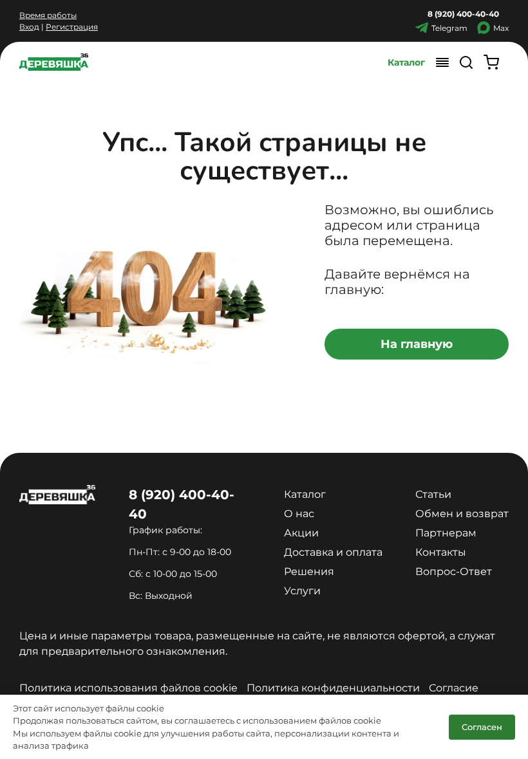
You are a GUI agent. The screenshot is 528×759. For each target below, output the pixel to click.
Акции (301, 533)
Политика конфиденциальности (333, 688)
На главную (417, 344)
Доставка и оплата (333, 552)
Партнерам (445, 533)
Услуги (302, 591)
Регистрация (72, 27)
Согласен (482, 727)
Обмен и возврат (462, 514)
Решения (309, 571)
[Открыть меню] (442, 62)
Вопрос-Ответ (453, 571)
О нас (299, 514)
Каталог (406, 62)
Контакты (440, 552)
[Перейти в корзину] (491, 62)
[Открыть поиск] (466, 62)
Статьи (433, 494)
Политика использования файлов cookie (128, 688)
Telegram (449, 28)
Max (501, 28)
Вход (29, 27)
